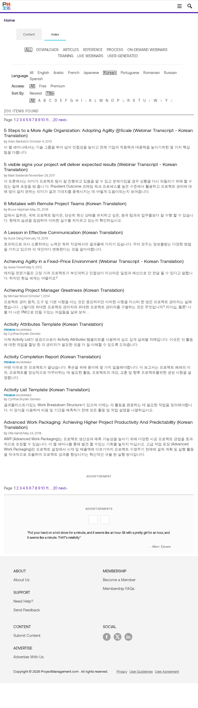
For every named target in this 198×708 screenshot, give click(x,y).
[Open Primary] (179, 6)
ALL (28, 49)
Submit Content (26, 635)
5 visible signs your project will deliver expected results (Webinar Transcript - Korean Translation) (90, 166)
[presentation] (29, 34)
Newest (36, 93)
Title (50, 93)
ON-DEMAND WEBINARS (147, 49)
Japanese (91, 72)
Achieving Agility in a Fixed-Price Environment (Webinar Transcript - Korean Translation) (94, 261)
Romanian (151, 72)
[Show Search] (190, 6)
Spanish (36, 79)
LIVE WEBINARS (90, 56)
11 (47, 120)
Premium (58, 86)
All (32, 72)
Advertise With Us (28, 656)
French (73, 72)
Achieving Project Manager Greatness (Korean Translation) (64, 290)
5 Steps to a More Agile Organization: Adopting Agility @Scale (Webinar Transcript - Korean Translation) (98, 132)
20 (55, 120)
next (62, 120)
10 (43, 120)
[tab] (29, 34)
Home (9, 20)
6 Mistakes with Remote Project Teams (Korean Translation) (65, 203)
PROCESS (115, 49)
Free (42, 86)
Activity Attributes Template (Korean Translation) (53, 324)
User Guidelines (141, 671)
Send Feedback (26, 609)
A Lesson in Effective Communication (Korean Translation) (63, 232)
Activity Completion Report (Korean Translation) (52, 356)
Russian (170, 72)
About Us (21, 579)
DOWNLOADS (47, 49)
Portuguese (130, 72)
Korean (110, 72)
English (43, 72)
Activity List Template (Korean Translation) (47, 389)
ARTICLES (71, 49)
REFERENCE (93, 49)
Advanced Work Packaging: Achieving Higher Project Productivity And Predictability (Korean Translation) (98, 424)
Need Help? (23, 601)
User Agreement (167, 671)
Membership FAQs (118, 588)
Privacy (122, 671)
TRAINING (65, 56)
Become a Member (119, 579)
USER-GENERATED (123, 56)
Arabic (58, 72)
